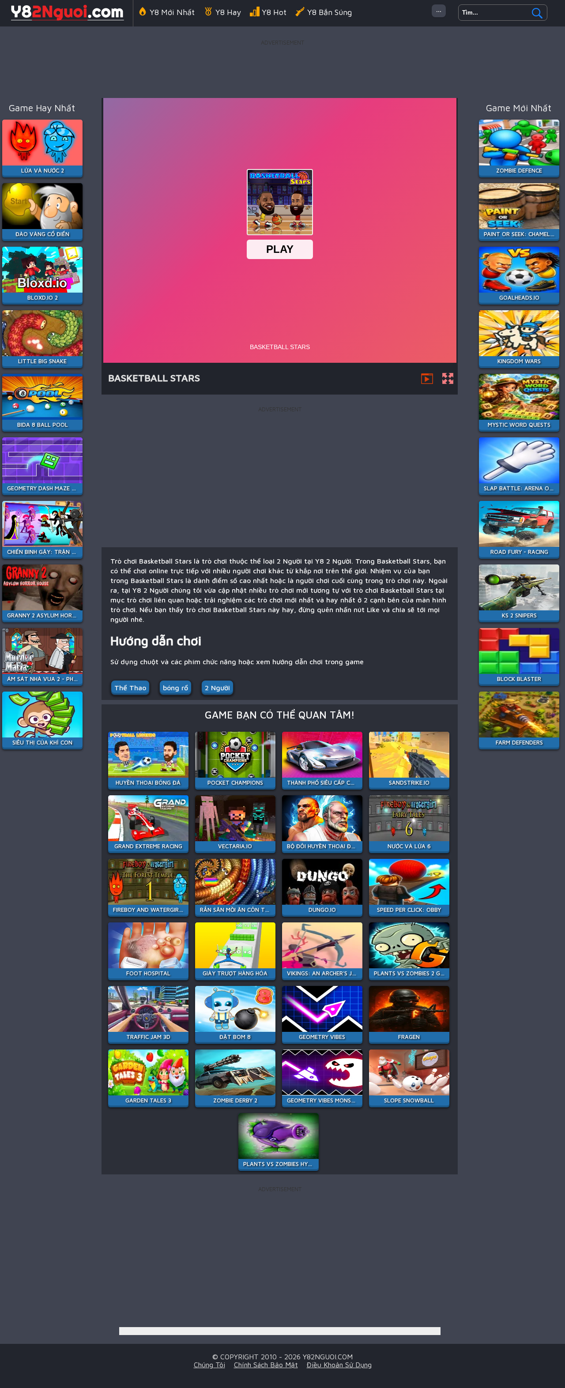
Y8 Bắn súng (329, 12)
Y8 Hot (274, 12)
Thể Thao (130, 688)
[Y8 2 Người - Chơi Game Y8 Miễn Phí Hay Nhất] (66, 19)
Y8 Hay (228, 12)
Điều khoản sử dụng (339, 1365)
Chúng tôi (209, 1365)
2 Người (217, 688)
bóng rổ (175, 688)
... (438, 9)
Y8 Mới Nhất (172, 12)
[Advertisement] (282, 68)
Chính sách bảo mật (266, 1365)
